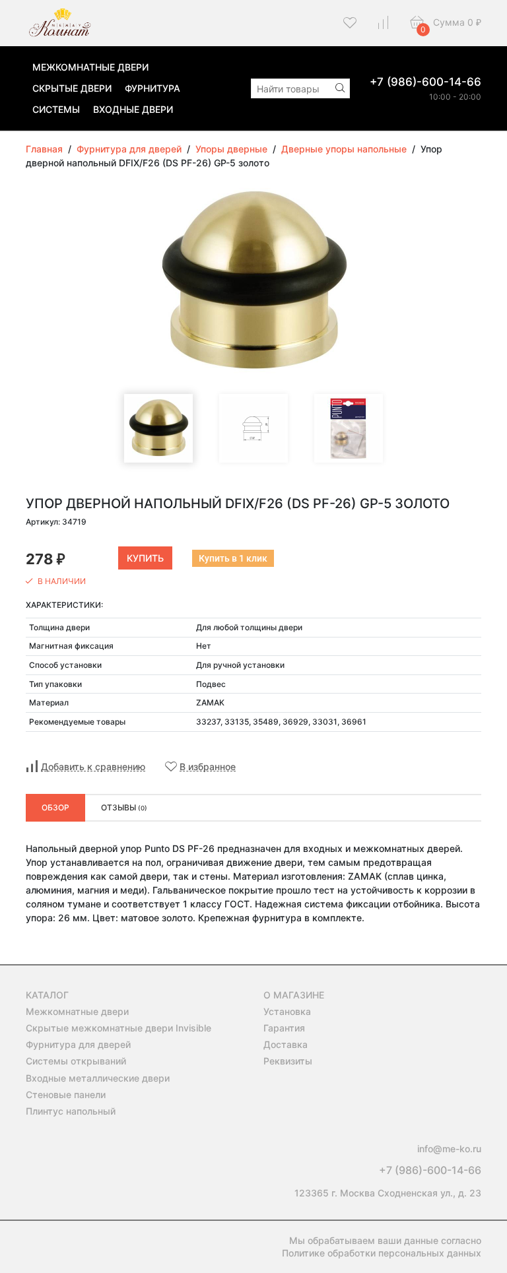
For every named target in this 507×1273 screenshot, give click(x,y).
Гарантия (284, 1027)
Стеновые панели (66, 1094)
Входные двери (133, 109)
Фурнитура (152, 88)
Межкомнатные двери (90, 67)
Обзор (55, 807)
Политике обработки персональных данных (381, 1252)
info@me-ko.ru (449, 1148)
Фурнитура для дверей (78, 1044)
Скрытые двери (72, 88)
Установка (287, 1011)
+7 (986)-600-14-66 (425, 81)
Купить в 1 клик (233, 558)
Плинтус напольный (71, 1111)
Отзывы (124, 807)
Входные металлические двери (98, 1078)
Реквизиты (287, 1060)
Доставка (285, 1044)
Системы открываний (76, 1060)
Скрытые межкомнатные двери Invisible (118, 1027)
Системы (56, 109)
